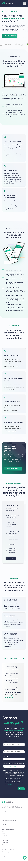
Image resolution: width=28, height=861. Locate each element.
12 (6, 615)
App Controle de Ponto (9, 820)
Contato (4, 844)
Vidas (12, 615)
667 (6, 633)
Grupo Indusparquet (10, 696)
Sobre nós (5, 842)
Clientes (13, 599)
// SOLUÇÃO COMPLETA (10, 12)
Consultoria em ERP (8, 827)
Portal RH (5, 818)
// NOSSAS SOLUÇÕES (14, 483)
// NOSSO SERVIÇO (14, 57)
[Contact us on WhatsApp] (25, 858)
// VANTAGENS (14, 326)
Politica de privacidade (8, 852)
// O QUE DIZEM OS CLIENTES (14, 658)
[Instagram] (5, 811)
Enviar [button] (21, 789)
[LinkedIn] (3, 811)
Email (5, 749)
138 (6, 599)
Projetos (13, 633)
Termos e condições (8, 849)
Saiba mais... (10, 558)
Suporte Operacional (8, 829)
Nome (5, 741)
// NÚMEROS (14, 578)
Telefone (6, 756)
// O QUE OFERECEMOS (14, 228)
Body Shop (5, 836)
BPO (3, 833)
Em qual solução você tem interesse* (13, 763)
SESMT (4, 831)
